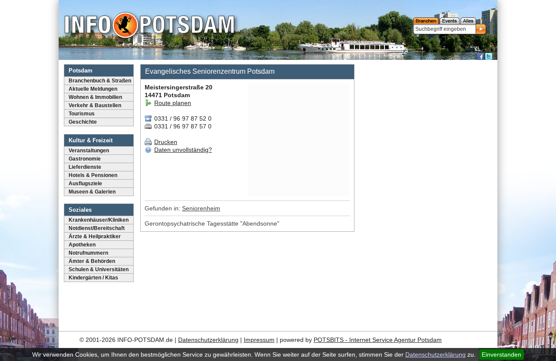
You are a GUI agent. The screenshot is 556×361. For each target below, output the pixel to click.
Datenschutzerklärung (435, 354)
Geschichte (83, 122)
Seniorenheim (201, 208)
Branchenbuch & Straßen (100, 81)
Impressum (259, 339)
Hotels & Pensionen (93, 175)
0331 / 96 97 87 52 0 (182, 118)
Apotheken (82, 245)
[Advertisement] (427, 193)
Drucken (165, 141)
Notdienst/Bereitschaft (97, 228)
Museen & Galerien (92, 192)
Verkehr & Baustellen (95, 105)
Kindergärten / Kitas (93, 278)
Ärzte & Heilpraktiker (95, 236)
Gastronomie (85, 159)
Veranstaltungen (89, 151)
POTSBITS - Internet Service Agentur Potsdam (378, 339)
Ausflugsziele (85, 183)
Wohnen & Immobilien (95, 97)
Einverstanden (501, 354)
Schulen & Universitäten (99, 269)
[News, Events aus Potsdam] (149, 26)
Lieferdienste (85, 167)
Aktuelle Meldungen (93, 89)
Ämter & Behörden (92, 261)
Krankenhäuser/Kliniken (99, 220)
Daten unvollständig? (183, 149)
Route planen (172, 102)
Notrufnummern (88, 253)
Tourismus (82, 114)
